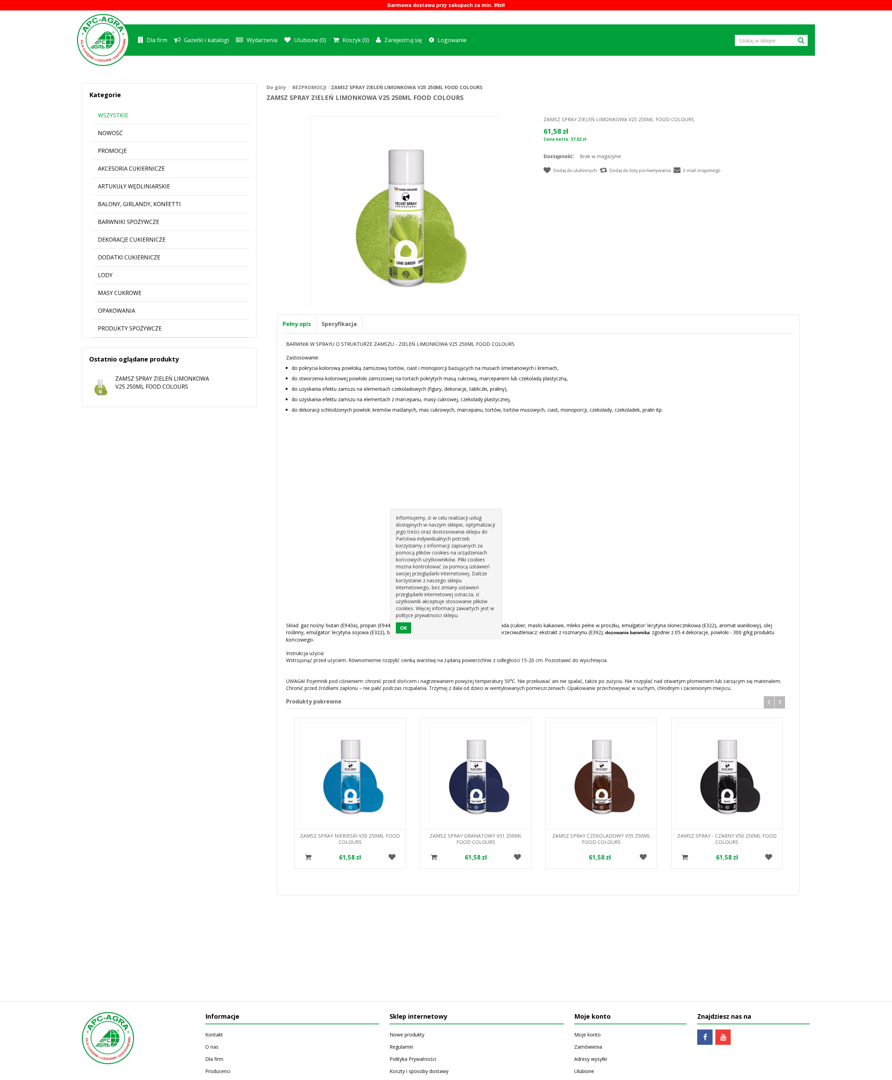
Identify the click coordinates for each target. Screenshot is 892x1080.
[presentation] (769, 702)
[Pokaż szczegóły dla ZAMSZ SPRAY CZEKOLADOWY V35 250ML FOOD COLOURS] (601, 773)
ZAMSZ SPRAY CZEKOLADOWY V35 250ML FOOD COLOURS (601, 838)
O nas (211, 1046)
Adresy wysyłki (590, 1059)
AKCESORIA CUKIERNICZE (131, 168)
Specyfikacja (339, 324)
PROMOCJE (112, 151)
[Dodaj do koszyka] (308, 857)
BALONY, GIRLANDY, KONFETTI (139, 204)
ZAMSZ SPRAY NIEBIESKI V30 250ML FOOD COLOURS (350, 838)
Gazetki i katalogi (206, 40)
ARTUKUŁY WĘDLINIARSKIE (134, 186)
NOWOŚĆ (110, 133)
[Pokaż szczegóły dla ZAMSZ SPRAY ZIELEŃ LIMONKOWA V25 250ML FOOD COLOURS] (96, 384)
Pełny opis (297, 324)
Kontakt (214, 1034)
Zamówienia (588, 1046)
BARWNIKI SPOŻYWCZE (128, 222)
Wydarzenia (262, 40)
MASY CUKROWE (119, 293)
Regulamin (401, 1046)
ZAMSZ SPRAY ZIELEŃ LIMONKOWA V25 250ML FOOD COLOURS (162, 382)
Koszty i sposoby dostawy (419, 1071)
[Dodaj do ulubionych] (392, 857)
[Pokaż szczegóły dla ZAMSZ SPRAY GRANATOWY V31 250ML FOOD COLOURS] (476, 773)
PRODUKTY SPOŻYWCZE (130, 328)
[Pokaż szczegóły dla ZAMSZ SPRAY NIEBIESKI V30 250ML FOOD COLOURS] (350, 773)
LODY (105, 275)
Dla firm (157, 40)
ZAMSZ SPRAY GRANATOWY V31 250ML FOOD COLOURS (476, 838)
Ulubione (584, 1071)
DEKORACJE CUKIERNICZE (132, 239)
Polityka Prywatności (413, 1059)
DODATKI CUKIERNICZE (129, 257)
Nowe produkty (407, 1034)
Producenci (217, 1071)
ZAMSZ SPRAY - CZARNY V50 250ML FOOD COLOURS (727, 838)
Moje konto (587, 1034)
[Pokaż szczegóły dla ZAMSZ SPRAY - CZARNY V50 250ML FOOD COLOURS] (727, 773)
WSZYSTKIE (113, 115)
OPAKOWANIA (116, 310)
